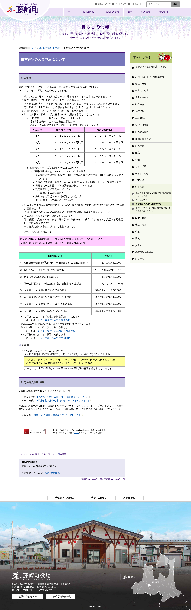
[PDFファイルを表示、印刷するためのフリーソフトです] (35, 433)
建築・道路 (140, 224)
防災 (137, 238)
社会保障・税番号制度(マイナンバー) (152, 68)
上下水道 (139, 180)
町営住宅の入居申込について (148, 204)
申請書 (63, 454)
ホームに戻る (100, 498)
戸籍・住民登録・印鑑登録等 (149, 77)
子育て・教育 (142, 90)
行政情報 (145, 12)
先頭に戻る (130, 498)
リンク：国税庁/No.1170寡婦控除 (53, 338)
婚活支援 (139, 259)
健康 (137, 152)
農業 (137, 231)
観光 (130, 12)
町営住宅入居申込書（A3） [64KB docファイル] (62, 397)
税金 (137, 159)
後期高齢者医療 (143, 139)
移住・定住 (140, 84)
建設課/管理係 (52, 473)
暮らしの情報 (112, 12)
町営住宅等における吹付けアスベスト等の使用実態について (153, 209)
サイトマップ (120, 4)
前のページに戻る (66, 498)
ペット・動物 (142, 173)
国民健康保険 (142, 132)
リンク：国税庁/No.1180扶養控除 (53, 320)
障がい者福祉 (142, 125)
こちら (76, 433)
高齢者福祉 (140, 118)
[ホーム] (26, 10)
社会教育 (139, 104)
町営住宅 (57, 48)
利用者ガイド (136, 4)
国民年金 (139, 146)
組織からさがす (104, 4)
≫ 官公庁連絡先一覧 (60, 596)
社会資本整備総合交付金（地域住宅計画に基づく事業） (153, 194)
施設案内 (163, 12)
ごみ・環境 (140, 166)
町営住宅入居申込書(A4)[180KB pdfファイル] (57, 415)
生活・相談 (140, 218)
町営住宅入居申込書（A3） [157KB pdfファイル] (63, 400)
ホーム (71, 12)
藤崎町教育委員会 (144, 252)
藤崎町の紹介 (90, 12)
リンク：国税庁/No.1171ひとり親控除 (55, 331)
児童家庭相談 (142, 97)
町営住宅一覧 (141, 199)
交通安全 (139, 245)
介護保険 (139, 111)
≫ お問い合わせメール (27, 596)
